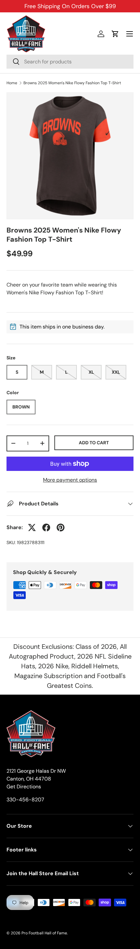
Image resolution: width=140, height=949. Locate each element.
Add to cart (94, 443)
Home (12, 83)
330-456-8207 (25, 799)
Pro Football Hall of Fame (44, 933)
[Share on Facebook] (46, 527)
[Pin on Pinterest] (60, 527)
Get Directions (24, 786)
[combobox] (70, 62)
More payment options (70, 479)
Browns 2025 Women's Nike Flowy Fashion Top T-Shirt (72, 83)
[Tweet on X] (32, 527)
